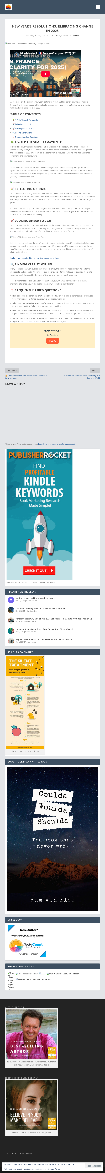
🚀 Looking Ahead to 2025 (23, 128)
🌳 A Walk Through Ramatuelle (25, 120)
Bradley (38, 35)
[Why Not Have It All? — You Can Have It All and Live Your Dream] (11, 641)
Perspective (66, 35)
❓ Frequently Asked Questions (25, 137)
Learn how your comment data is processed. (56, 444)
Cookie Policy (54, 1169)
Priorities (75, 35)
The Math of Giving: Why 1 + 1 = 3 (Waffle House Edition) (40, 608)
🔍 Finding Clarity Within (22, 133)
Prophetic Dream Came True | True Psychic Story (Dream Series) (44, 629)
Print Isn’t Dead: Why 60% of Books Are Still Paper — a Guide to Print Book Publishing (53, 619)
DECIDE (52, 341)
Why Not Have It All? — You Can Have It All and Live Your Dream (43, 639)
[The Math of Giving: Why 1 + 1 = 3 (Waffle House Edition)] (11, 610)
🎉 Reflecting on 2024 (21, 124)
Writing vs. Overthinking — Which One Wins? (35, 598)
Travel (57, 35)
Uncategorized (31, 601)
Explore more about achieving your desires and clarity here (34, 258)
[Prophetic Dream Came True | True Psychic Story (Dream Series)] (11, 631)
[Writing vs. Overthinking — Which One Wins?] (11, 600)
